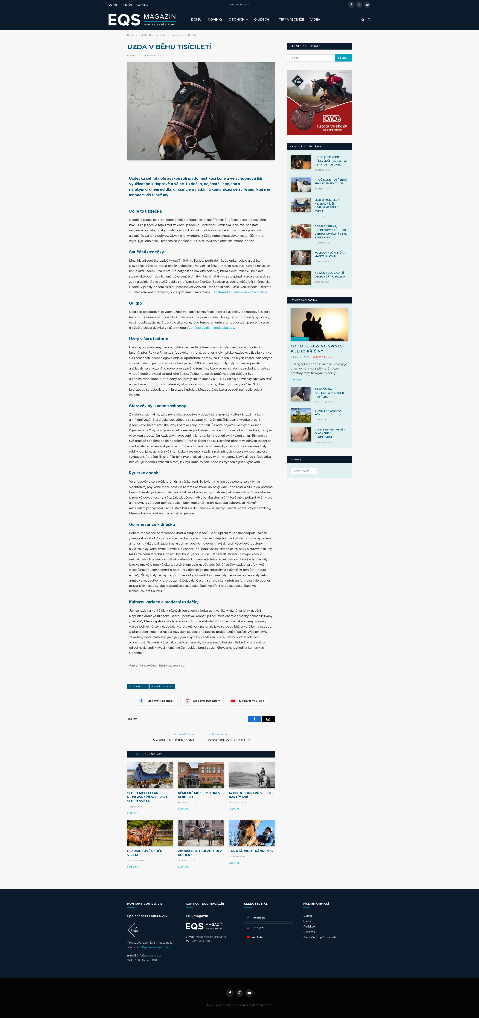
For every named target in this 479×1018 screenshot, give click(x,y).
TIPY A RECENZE (291, 19)
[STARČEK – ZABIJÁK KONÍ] (301, 415)
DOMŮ (196, 19)
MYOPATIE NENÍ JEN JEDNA (173, 740)
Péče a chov (299, 338)
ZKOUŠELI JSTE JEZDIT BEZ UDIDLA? (200, 853)
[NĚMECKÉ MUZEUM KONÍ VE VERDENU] (201, 775)
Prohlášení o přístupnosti (319, 937)
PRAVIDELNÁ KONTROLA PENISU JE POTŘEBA (330, 393)
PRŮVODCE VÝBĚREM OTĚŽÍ (229, 740)
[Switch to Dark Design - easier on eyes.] (368, 19)
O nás (307, 921)
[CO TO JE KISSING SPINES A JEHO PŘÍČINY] (319, 324)
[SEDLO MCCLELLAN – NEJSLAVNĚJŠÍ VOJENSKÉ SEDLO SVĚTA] (150, 775)
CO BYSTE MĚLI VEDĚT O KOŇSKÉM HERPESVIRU (330, 433)
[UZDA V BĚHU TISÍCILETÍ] (201, 111)
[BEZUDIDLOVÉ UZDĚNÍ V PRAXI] (150, 833)
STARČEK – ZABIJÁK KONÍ (328, 412)
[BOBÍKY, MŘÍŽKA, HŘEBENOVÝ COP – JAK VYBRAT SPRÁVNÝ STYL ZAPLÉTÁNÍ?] (301, 231)
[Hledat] (363, 20)
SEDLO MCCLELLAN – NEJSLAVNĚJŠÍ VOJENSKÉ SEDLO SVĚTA (147, 797)
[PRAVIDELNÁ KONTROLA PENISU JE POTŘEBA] (301, 394)
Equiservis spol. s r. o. (157, 947)
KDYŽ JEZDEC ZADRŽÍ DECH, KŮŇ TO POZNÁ (330, 274)
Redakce (309, 926)
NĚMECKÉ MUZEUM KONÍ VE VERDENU (200, 795)
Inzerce (127, 4)
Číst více (132, 813)
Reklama (309, 932)
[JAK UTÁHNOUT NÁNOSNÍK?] (252, 833)
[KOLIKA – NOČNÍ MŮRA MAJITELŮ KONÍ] (301, 257)
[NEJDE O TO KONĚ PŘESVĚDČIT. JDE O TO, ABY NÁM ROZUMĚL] (301, 162)
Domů (113, 4)
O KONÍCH (237, 19)
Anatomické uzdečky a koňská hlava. (240, 292)
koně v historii (138, 686)
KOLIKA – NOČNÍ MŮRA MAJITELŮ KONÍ (330, 254)
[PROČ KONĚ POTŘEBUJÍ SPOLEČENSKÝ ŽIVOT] (301, 184)
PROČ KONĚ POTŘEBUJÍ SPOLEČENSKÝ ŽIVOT (331, 181)
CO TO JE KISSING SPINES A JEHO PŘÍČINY (317, 348)
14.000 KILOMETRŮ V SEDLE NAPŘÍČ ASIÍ (251, 795)
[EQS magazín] (147, 19)
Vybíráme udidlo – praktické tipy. (211, 327)
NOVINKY (215, 19)
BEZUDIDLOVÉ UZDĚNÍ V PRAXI (145, 853)
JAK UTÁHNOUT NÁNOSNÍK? (251, 851)
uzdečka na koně (162, 686)
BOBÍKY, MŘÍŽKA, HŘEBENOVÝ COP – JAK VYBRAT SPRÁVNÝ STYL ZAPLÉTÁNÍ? (331, 232)
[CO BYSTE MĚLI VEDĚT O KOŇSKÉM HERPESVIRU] (301, 434)
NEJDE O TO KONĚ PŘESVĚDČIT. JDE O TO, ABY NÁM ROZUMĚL (331, 160)
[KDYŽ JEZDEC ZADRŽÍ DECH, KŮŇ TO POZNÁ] (301, 278)
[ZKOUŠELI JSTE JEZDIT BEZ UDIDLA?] (201, 833)
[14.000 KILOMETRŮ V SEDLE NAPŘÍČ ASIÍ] (252, 775)
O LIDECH (261, 19)
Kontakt (142, 4)
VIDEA (315, 19)
